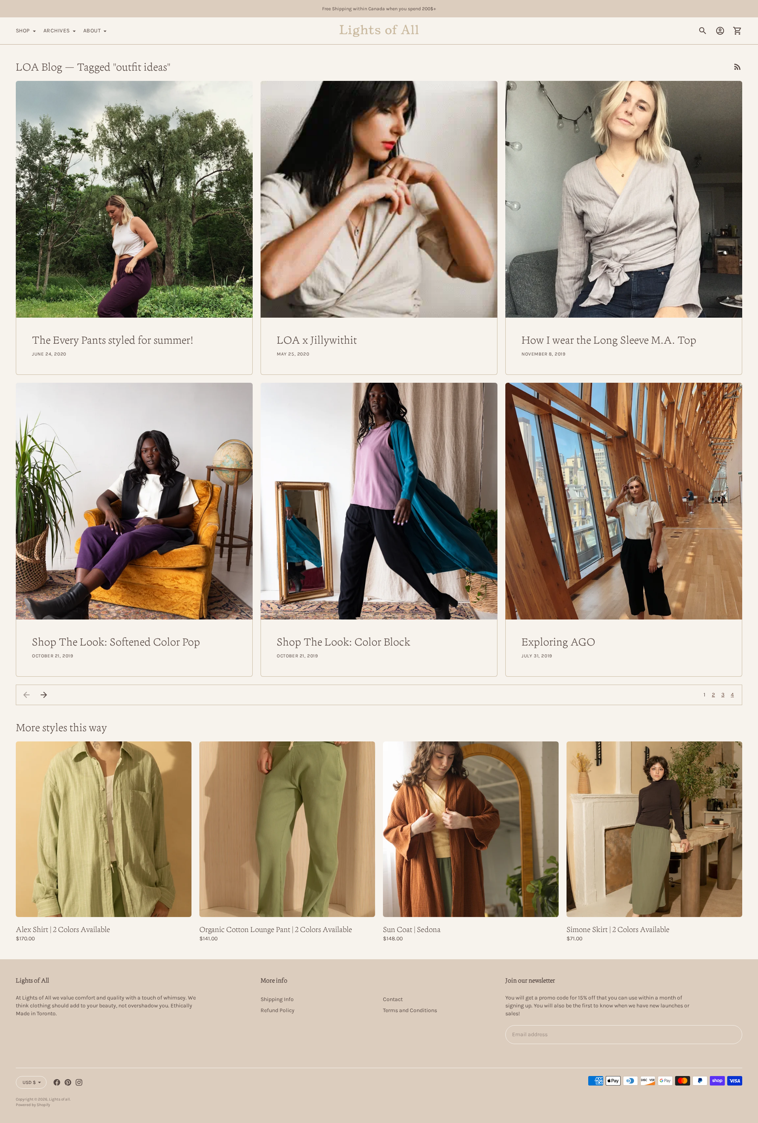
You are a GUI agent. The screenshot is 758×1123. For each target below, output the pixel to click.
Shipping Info (277, 999)
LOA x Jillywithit (317, 339)
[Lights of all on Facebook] (57, 1082)
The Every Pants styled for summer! (112, 339)
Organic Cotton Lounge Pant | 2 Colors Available (275, 929)
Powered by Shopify (33, 1104)
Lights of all (59, 1099)
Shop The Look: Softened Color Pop (116, 641)
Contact (393, 999)
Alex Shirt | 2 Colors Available (63, 929)
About (92, 30)
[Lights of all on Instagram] (79, 1082)
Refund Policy (278, 1010)
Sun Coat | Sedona (412, 929)
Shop (23, 30)
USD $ (29, 1082)
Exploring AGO (558, 641)
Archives (56, 30)
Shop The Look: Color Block (343, 641)
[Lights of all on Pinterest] (68, 1082)
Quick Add (103, 905)
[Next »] (44, 695)
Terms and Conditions (410, 1010)
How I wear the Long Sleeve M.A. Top (609, 339)
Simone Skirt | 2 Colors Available (618, 929)
